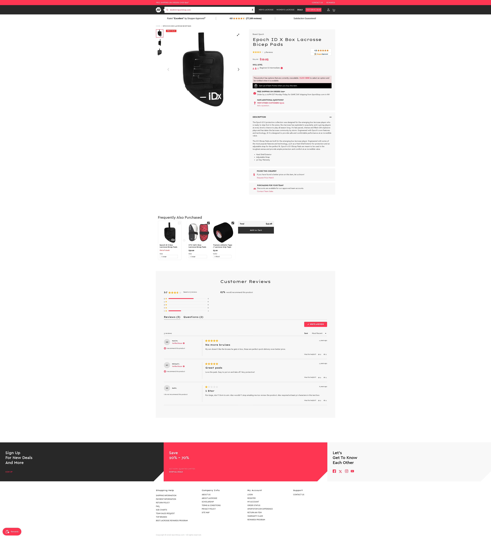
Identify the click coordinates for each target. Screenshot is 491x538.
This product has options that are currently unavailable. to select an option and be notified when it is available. (291, 79)
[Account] (328, 10)
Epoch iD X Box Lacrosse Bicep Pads (177, 26)
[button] (252, 10)
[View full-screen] (238, 34)
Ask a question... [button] (264, 106)
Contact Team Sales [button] (265, 191)
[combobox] (212, 10)
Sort (306, 333)
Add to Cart (256, 230)
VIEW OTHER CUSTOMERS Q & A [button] (270, 103)
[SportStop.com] (159, 9)
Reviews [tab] (172, 317)
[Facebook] (334, 471)
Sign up (8, 472)
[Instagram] (346, 471)
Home (158, 26)
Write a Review (318, 325)
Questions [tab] (193, 317)
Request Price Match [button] (265, 178)
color (215, 254)
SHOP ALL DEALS (176, 472)
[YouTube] (352, 471)
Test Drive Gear (313, 10)
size (161, 254)
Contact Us (317, 3)
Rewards (330, 3)
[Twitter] (340, 471)
